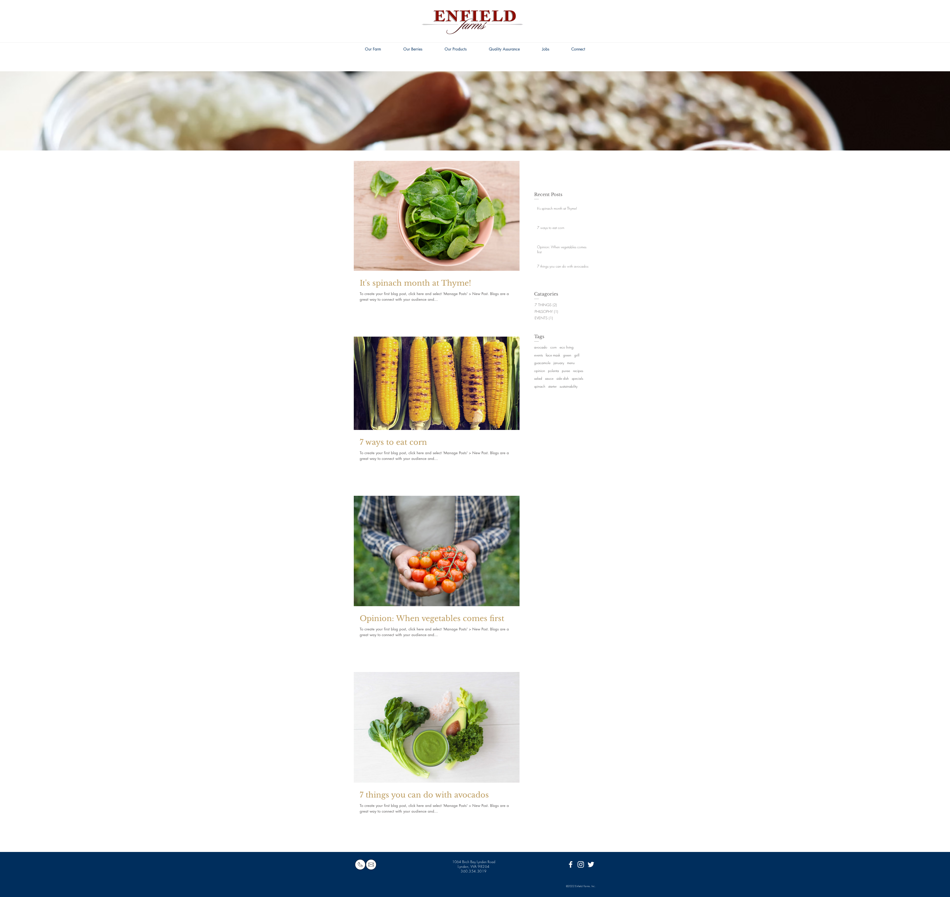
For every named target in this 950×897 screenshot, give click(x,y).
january (558, 362)
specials (577, 378)
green (567, 355)
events (538, 355)
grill (576, 355)
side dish (562, 378)
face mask (553, 355)
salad (538, 378)
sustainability (568, 386)
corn (553, 347)
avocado (540, 347)
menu (571, 362)
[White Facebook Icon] (570, 864)
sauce (549, 378)
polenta (553, 370)
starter (552, 386)
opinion (539, 370)
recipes (578, 370)
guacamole (542, 362)
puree (566, 370)
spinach (539, 386)
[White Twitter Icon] (591, 864)
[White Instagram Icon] (580, 864)
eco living (566, 347)
